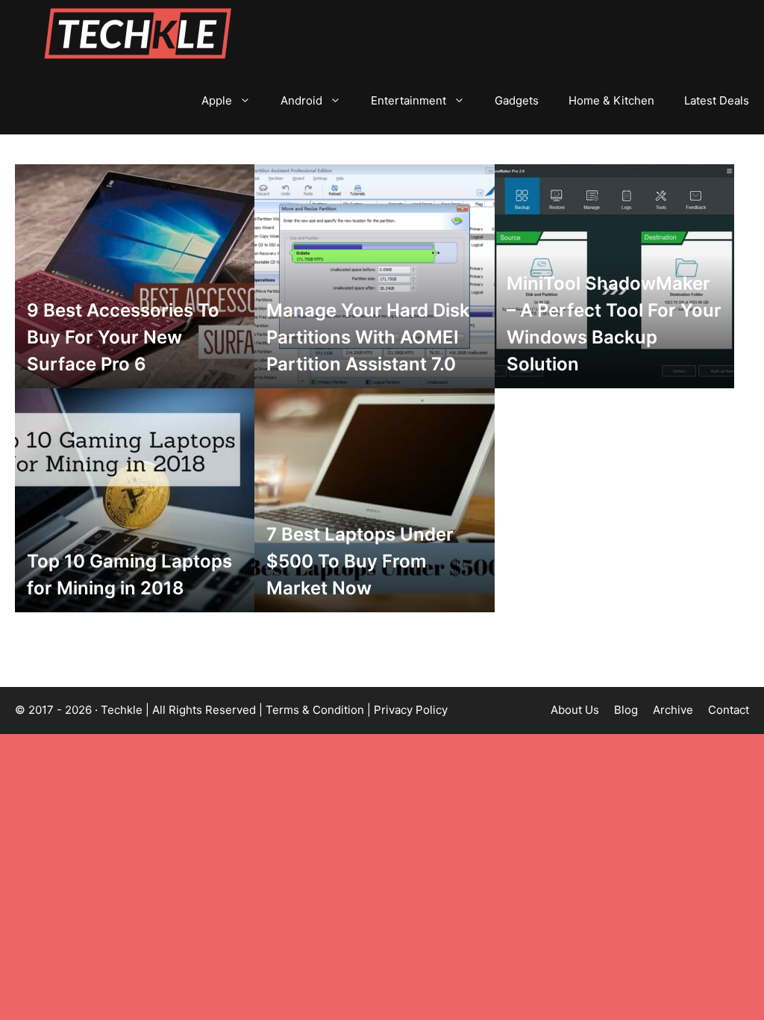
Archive (673, 710)
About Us (575, 710)
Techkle (122, 710)
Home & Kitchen (611, 100)
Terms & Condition (315, 710)
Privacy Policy (411, 710)
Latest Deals (716, 100)
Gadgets (517, 100)
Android (301, 100)
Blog (626, 710)
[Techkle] (138, 33)
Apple (216, 100)
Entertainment (408, 100)
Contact (728, 710)
